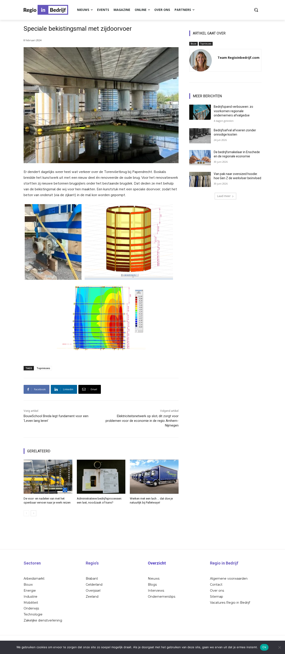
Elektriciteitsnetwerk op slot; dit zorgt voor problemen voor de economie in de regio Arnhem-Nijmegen (142, 420)
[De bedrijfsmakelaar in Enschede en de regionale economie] (200, 157)
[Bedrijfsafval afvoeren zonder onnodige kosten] (200, 135)
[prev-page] (26, 513)
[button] (256, 9)
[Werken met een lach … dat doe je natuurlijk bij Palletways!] (154, 477)
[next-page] (33, 513)
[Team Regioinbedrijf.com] (200, 60)
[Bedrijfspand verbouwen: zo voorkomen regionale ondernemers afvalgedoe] (200, 112)
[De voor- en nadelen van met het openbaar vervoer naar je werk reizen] (48, 477)
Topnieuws (43, 368)
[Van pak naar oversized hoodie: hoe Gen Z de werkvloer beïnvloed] (200, 179)
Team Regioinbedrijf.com (238, 57)
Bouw (193, 43)
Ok (264, 647)
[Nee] (279, 647)
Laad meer (224, 196)
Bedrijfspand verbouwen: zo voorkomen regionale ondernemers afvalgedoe (233, 111)
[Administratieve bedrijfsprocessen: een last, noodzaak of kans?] (101, 477)
